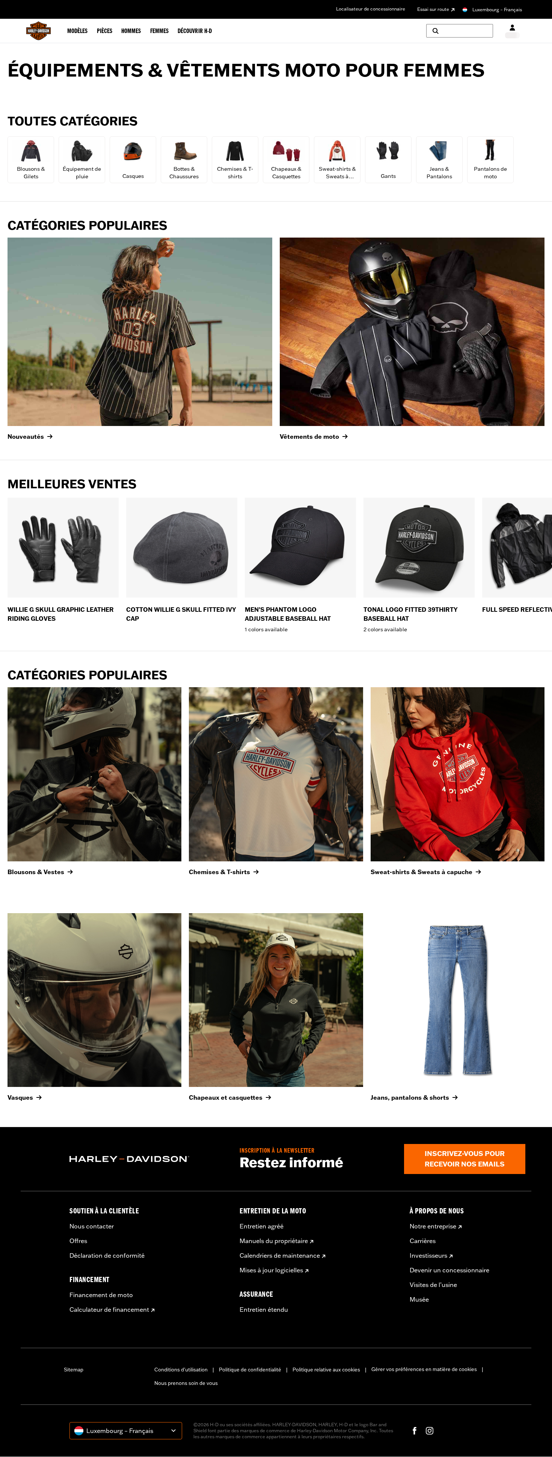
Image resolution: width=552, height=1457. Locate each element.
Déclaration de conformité (107, 1255)
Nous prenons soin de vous (186, 1383)
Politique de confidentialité (250, 1370)
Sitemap (73, 1370)
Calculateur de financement (109, 1309)
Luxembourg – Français (497, 9)
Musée (419, 1299)
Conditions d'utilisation (181, 1370)
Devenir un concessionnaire (449, 1270)
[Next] (536, 565)
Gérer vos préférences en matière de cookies (424, 1369)
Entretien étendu (264, 1309)
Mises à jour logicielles (271, 1270)
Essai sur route (433, 9)
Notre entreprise (433, 1226)
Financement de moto (101, 1295)
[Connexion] (512, 31)
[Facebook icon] (414, 1430)
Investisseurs (428, 1255)
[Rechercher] (459, 31)
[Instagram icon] (429, 1430)
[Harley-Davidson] (149, 1159)
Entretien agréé (262, 1226)
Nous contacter (91, 1226)
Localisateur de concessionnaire (370, 9)
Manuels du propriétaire (274, 1241)
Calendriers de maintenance (280, 1255)
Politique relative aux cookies (326, 1370)
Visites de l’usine (433, 1284)
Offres (78, 1241)
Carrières (423, 1241)
